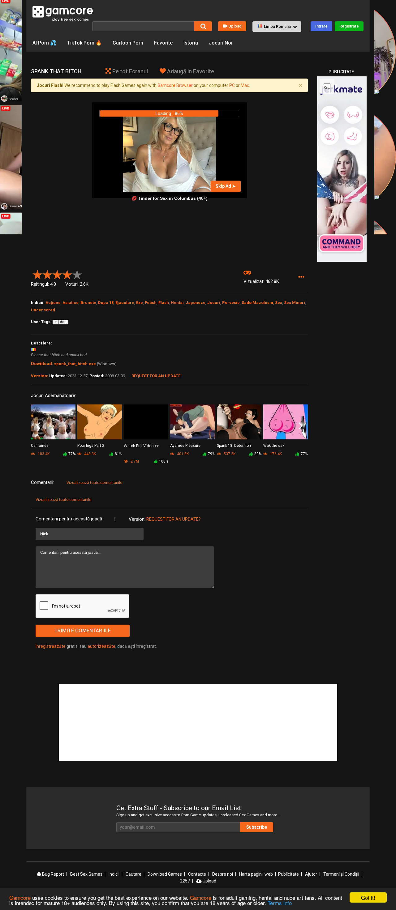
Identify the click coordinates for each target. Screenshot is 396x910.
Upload (235, 26)
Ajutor (311, 874)
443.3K (89, 454)
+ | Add (61, 322)
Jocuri (213, 302)
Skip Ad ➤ (226, 186)
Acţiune (53, 302)
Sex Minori (294, 302)
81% (118, 454)
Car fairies (40, 445)
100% (163, 461)
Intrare (321, 26)
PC (232, 85)
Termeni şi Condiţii (341, 874)
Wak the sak (273, 445)
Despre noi (222, 874)
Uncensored (43, 310)
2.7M (134, 461)
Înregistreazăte (51, 646)
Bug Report (52, 874)
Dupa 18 (106, 302)
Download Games (165, 874)
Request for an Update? (173, 519)
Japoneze (195, 302)
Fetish (151, 302)
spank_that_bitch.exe (75, 363)
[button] (276, 26)
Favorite (163, 43)
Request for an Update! (156, 376)
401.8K (182, 454)
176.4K (275, 454)
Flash (163, 302)
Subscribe (256, 827)
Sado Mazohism (257, 302)
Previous (38, 426)
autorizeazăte (101, 646)
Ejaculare (124, 302)
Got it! (368, 897)
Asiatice (70, 302)
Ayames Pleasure (185, 445)
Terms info (280, 903)
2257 (185, 881)
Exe (139, 302)
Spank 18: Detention (234, 445)
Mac (245, 85)
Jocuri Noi (220, 43)
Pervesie (231, 302)
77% (71, 454)
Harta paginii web (256, 874)
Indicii (114, 874)
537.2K (229, 454)
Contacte (197, 874)
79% (211, 454)
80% (257, 454)
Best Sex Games (86, 874)
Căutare (133, 874)
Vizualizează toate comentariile (94, 482)
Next (300, 426)
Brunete (88, 302)
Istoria (190, 43)
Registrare (349, 26)
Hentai (177, 302)
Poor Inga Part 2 (90, 445)
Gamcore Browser (175, 85)
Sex (278, 302)
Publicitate (288, 874)
